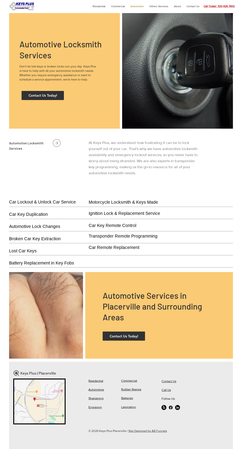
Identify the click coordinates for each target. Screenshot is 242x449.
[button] (159, 6)
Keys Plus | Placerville (38, 373)
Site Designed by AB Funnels (147, 431)
